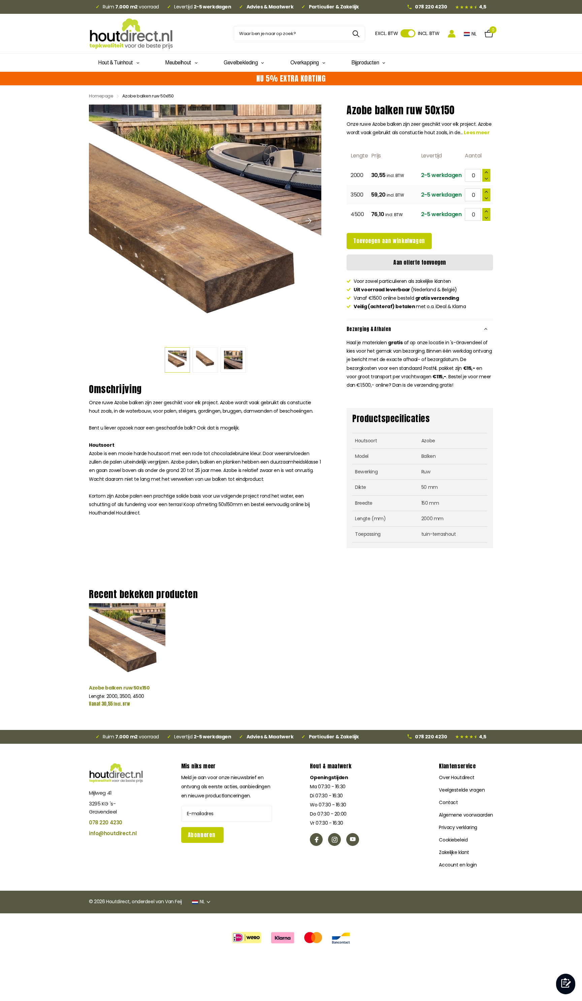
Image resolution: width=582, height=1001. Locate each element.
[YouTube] (352, 839)
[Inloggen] (452, 33)
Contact (448, 802)
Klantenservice (457, 766)
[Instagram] (334, 839)
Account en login (458, 864)
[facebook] (316, 839)
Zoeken (356, 33)
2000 (357, 175)
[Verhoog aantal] (486, 172)
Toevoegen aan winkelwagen (389, 241)
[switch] (407, 33)
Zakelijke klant (454, 852)
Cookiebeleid (453, 839)
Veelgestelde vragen (462, 790)
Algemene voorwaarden (466, 815)
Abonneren (202, 835)
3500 (357, 195)
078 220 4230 (105, 822)
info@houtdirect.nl (112, 833)
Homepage (101, 96)
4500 (357, 214)
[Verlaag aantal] (486, 178)
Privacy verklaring (458, 827)
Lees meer (476, 132)
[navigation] (177, 360)
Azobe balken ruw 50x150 (119, 687)
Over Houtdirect (457, 777)
